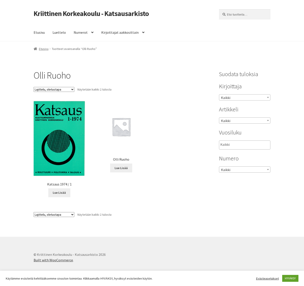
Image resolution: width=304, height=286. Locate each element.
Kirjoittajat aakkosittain (120, 32)
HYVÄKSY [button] (290, 278)
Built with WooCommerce (53, 260)
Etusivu (39, 32)
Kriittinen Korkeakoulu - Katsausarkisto (91, 13)
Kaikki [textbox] (225, 97)
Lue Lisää (59, 193)
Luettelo (59, 32)
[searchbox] (242, 145)
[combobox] (244, 97)
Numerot (81, 32)
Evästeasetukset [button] (267, 278)
